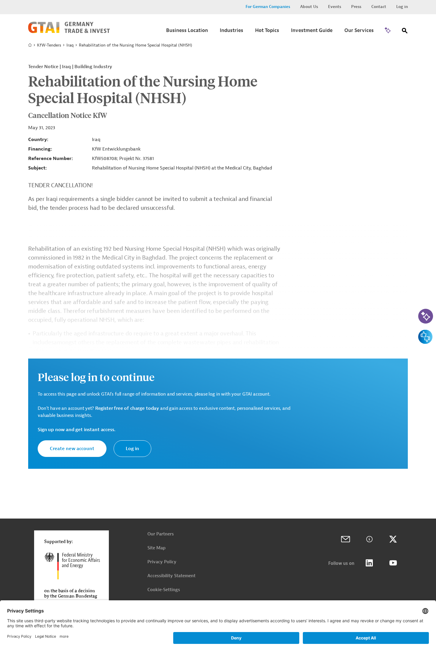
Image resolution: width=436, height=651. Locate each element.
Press (356, 6)
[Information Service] (369, 539)
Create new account (72, 449)
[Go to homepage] (69, 32)
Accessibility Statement (171, 576)
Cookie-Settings (163, 590)
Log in (402, 6)
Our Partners (160, 534)
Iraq (70, 45)
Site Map (156, 548)
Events (334, 6)
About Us (309, 6)
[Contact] (345, 539)
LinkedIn (369, 563)
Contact (378, 6)
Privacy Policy (161, 562)
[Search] (405, 32)
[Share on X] (393, 539)
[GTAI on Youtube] (393, 563)
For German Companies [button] (268, 6)
